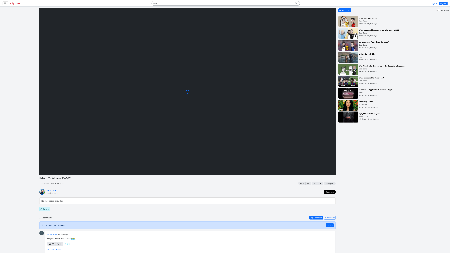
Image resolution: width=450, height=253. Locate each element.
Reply (67, 244)
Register (443, 3)
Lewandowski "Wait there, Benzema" (374, 42)
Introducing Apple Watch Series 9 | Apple (376, 90)
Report (330, 183)
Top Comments (316, 218)
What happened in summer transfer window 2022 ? (379, 30)
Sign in (330, 225)
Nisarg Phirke (52, 235)
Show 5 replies (55, 250)
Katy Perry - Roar (366, 102)
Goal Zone (51, 190)
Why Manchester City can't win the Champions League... (382, 66)
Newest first (330, 218)
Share (318, 183)
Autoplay (445, 10)
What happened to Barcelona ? (371, 78)
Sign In (434, 3)
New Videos (363, 116)
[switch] (438, 10)
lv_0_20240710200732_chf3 (369, 114)
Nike (360, 57)
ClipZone (15, 3)
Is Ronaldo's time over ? (368, 18)
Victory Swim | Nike (367, 54)
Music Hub (363, 105)
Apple (361, 93)
